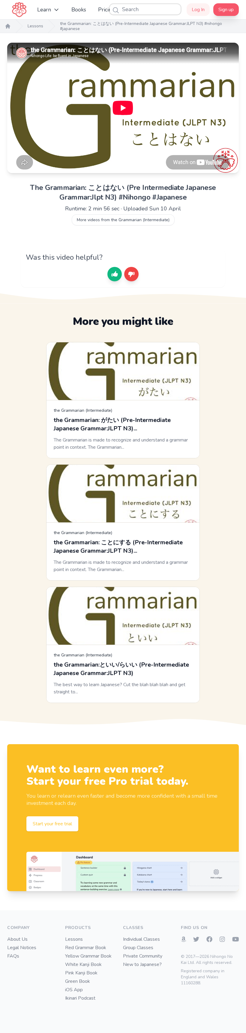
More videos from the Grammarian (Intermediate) (123, 220)
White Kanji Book (83, 964)
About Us (17, 939)
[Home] (8, 26)
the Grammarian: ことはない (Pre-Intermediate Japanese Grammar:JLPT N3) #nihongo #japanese (141, 26)
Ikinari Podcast (80, 998)
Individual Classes (141, 939)
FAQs (13, 956)
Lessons (35, 26)
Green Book (77, 981)
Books (78, 9)
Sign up (226, 9)
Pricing (106, 9)
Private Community (142, 956)
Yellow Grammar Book (88, 956)
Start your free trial (52, 824)
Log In (198, 9)
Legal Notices (21, 947)
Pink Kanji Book (81, 973)
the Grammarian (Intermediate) (83, 410)
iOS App (74, 989)
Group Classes (138, 947)
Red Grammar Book (85, 947)
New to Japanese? (142, 964)
